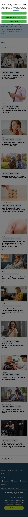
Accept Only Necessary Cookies (14, 17)
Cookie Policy (16, 10)
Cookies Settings (14, 13)
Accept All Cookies (14, 21)
